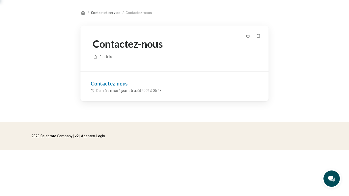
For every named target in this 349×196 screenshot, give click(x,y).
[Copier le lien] (258, 36)
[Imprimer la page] (248, 36)
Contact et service (105, 13)
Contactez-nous (138, 13)
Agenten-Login (93, 136)
